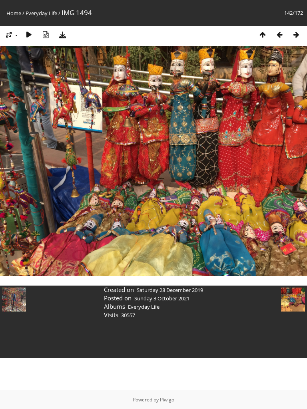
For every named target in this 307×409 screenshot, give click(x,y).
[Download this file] (62, 34)
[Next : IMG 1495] (296, 34)
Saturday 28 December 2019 (170, 290)
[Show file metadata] (45, 34)
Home (13, 13)
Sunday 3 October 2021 (161, 298)
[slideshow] (28, 34)
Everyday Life (41, 13)
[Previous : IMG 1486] (279, 34)
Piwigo (167, 399)
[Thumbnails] (262, 34)
